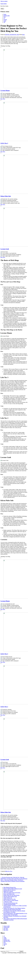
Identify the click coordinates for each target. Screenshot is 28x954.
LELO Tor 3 (4, 143)
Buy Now (3, 98)
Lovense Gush (5, 249)
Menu (2, 8)
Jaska (23, 34)
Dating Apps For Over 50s (9, 899)
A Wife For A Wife (7, 901)
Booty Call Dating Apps (8, 894)
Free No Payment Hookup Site (10, 903)
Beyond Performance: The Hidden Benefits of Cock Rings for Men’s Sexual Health (15, 914)
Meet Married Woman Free (9, 887)
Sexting (5, 19)
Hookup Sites (6, 15)
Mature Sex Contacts (8, 891)
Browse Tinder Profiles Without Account (12, 888)
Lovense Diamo (5, 90)
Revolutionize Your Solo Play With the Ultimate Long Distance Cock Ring (14, 911)
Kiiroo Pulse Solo (6, 196)
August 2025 (6, 927)
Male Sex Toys (8, 871)
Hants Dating (4, 3)
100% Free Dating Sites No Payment (11, 892)
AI (4, 18)
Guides (5, 938)
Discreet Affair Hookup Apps (10, 896)
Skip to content (4, 1)
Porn (4, 17)
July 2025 (5, 928)
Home (4, 14)
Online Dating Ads (7, 897)
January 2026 (6, 926)
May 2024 (5, 930)
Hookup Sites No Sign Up (9, 890)
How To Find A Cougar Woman (10, 900)
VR (4, 22)
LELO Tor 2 (4, 706)
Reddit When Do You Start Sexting (11, 895)
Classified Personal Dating (9, 904)
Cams (4, 20)
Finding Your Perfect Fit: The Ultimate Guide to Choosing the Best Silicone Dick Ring (14, 909)
